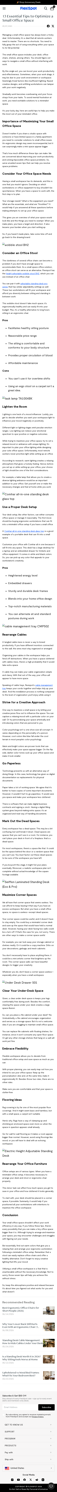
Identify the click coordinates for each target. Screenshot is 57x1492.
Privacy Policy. (38, 1416)
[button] (28, 1424)
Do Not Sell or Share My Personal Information (28, 1489)
